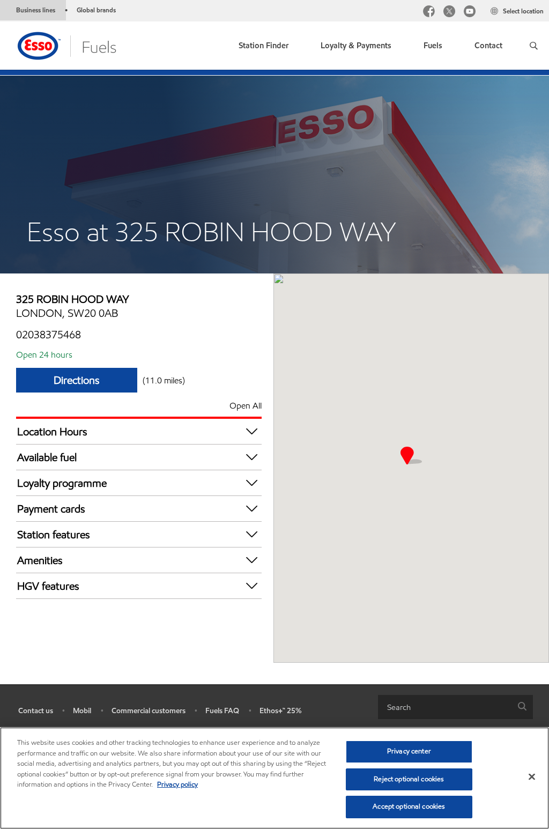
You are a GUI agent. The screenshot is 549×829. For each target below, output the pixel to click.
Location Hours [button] (52, 432)
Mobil (82, 711)
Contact (488, 45)
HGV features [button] (48, 586)
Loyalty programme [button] (62, 483)
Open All (245, 405)
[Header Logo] (66, 44)
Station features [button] (53, 535)
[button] (533, 45)
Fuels (433, 45)
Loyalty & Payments (356, 45)
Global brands (96, 9)
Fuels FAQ (222, 711)
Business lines (35, 9)
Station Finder (263, 45)
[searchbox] (444, 707)
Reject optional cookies (409, 779)
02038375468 (48, 335)
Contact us (35, 711)
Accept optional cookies (409, 806)
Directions (77, 380)
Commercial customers (149, 711)
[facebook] (428, 12)
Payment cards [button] (51, 509)
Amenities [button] (40, 560)
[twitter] (449, 12)
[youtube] (469, 12)
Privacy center (409, 751)
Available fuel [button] (47, 457)
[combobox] (455, 707)
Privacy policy (177, 784)
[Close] (532, 777)
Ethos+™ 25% (280, 711)
